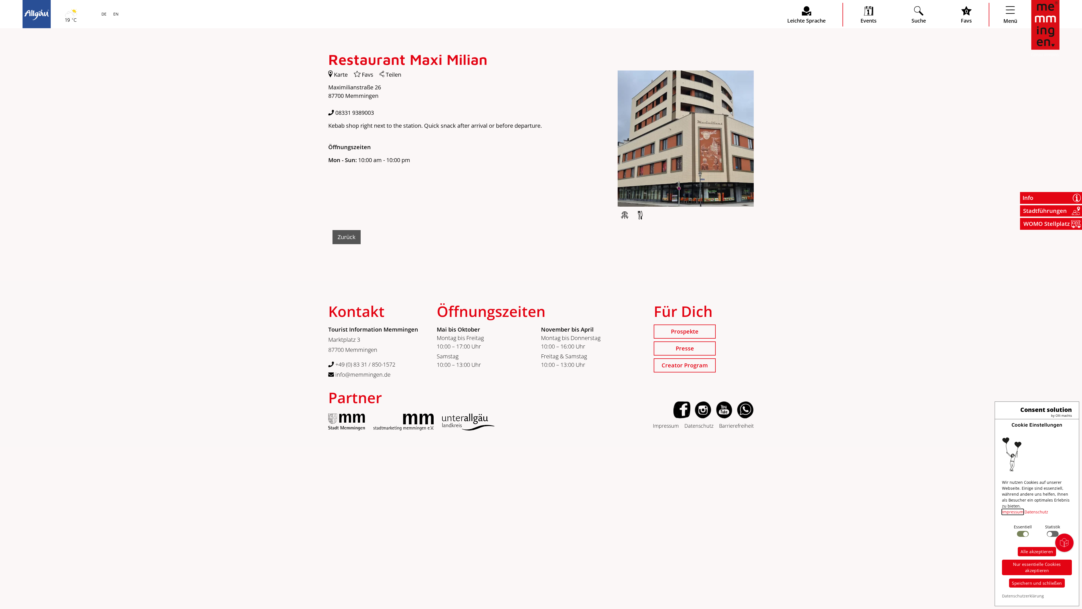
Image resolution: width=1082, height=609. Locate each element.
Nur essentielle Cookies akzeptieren (1037, 567)
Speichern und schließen (1037, 583)
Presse (685, 348)
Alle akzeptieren (1037, 551)
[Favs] (355, 74)
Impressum (666, 425)
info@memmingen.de (362, 374)
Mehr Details (74, 74)
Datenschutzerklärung (1023, 596)
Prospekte (685, 331)
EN (115, 14)
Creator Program (685, 365)
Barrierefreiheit (736, 425)
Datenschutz (698, 425)
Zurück (347, 237)
